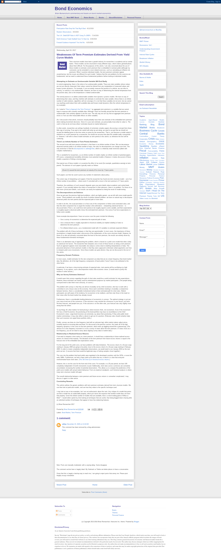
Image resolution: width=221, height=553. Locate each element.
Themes (115, 513)
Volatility (146, 198)
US (162, 195)
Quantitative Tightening (152, 182)
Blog (152, 124)
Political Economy (153, 178)
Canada (161, 131)
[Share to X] (97, 409)
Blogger (136, 522)
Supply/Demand (152, 193)
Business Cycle (148, 130)
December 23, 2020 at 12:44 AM (78, 424)
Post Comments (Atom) (99, 492)
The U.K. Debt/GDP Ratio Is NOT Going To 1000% (74, 35)
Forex (161, 151)
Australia (151, 122)
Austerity (142, 122)
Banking (143, 124)
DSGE (161, 141)
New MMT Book (73, 17)
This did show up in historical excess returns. (94, 359)
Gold (155, 153)
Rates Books (89, 17)
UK (159, 196)
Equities (154, 146)
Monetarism (143, 170)
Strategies (142, 191)
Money (149, 170)
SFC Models (144, 66)
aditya (64, 424)
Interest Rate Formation (157, 160)
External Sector (151, 148)
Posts (59, 511)
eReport (161, 146)
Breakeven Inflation (147, 58)
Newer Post (61, 485)
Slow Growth (159, 188)
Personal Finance (134, 17)
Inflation (144, 157)
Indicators (161, 155)
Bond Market (66, 412)
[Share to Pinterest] (101, 409)
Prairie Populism (153, 180)
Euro (141, 148)
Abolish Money (145, 62)
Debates (162, 139)
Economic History (146, 144)
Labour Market (146, 164)
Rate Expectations (147, 184)
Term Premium (76, 412)
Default (142, 141)
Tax (159, 193)
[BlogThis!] (95, 409)
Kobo (141, 81)
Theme (149, 196)
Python (142, 182)
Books (101, 17)
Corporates (144, 139)
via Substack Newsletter (148, 108)
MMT (151, 167)
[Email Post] (88, 409)
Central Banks (152, 133)
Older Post (128, 485)
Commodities (144, 136)
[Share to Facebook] (99, 409)
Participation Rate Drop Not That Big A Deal (71, 28)
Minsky (142, 167)
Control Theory (158, 136)
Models (161, 167)
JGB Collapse (151, 162)
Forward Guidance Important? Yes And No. (71, 42)
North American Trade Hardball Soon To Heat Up (73, 39)
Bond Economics (73, 8)
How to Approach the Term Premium (78, 109)
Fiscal (143, 150)
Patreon (156, 172)
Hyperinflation (151, 155)
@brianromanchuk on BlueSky (151, 30)
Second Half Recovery (156, 186)
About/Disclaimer (115, 17)
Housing (142, 155)
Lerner (155, 164)
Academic (143, 120)
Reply (64, 430)
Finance (161, 148)
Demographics (152, 141)
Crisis (151, 138)
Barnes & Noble (145, 77)
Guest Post (161, 153)
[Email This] (93, 409)
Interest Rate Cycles (147, 54)
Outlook (149, 172)
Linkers (161, 164)
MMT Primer (144, 41)
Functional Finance (146, 153)
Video (142, 198)
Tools (155, 196)
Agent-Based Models (156, 120)
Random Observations (64, 32)
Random (162, 182)
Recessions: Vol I (146, 45)
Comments (61, 515)
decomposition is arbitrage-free (84, 148)
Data (157, 139)
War (150, 198)
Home (59, 17)
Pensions (153, 174)
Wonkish (154, 198)
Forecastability (153, 151)
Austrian (161, 122)
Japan (142, 162)
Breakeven (160, 128)
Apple (142, 85)
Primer (161, 180)
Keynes (161, 162)
